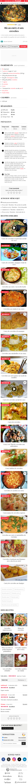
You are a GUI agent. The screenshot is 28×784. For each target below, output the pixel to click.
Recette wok (14, 597)
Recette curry (16, 593)
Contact (13, 764)
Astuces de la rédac (8, 740)
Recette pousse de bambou (10, 202)
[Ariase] (7, 782)
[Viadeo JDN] (20, 779)
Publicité (17, 764)
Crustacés (22, 3)
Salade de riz (5, 210)
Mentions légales (5, 766)
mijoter (22, 168)
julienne (13, 136)
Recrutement (22, 764)
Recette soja (5, 597)
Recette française (7, 601)
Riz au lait (5, 205)
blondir (16, 133)
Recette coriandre (7, 589)
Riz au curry (5, 212)
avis (19, 24)
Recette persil (6, 593)
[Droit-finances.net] (20, 776)
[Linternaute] (7, 776)
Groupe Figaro (12, 766)
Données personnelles (6, 765)
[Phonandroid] (20, 782)
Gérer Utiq (24, 765)
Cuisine (5, 737)
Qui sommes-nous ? (7, 764)
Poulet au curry (6, 207)
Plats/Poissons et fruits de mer (11, 3)
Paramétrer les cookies (16, 765)
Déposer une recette (7, 728)
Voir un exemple (22, 737)
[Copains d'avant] (7, 779)
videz (15, 143)
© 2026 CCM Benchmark (21, 766)
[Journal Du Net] (20, 773)
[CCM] (7, 773)
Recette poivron (19, 589)
